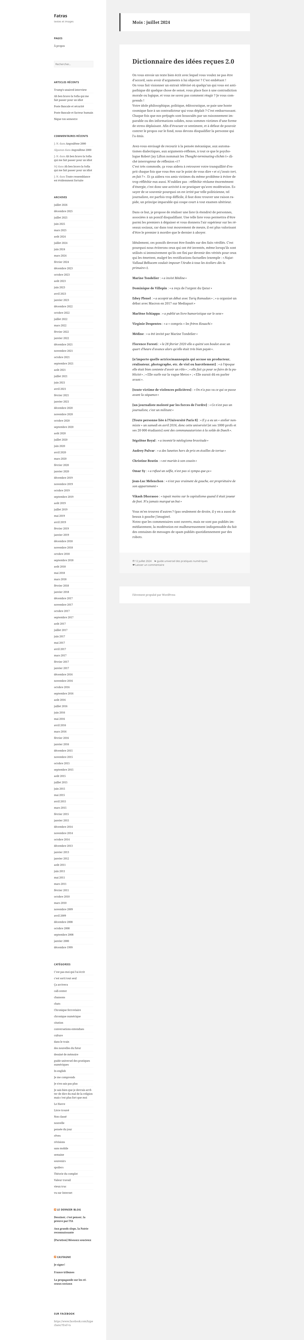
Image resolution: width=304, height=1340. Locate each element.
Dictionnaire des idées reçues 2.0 (183, 61)
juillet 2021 (60, 376)
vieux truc (60, 1186)
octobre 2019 (62, 490)
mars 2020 (60, 458)
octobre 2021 (62, 357)
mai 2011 (59, 877)
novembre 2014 (63, 833)
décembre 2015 (63, 750)
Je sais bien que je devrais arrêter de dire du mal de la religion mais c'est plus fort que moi (73, 1093)
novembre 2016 (63, 681)
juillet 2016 (60, 706)
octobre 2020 (62, 420)
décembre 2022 (63, 306)
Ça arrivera (61, 984)
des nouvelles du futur (67, 1048)
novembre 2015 (63, 757)
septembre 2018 (63, 560)
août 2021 (60, 370)
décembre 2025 (63, 211)
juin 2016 (59, 712)
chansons (59, 997)
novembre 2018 (63, 547)
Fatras (60, 16)
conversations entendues (69, 1029)
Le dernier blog (69, 1209)
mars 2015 (60, 807)
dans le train (61, 1041)
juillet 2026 (60, 205)
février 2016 (61, 738)
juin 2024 (59, 249)
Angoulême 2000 (76, 143)
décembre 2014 (63, 826)
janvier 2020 (61, 471)
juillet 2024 (60, 243)
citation (58, 1022)
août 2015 (60, 776)
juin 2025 (59, 224)
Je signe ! (59, 1264)
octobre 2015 (62, 763)
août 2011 (60, 865)
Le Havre (59, 1104)
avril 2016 (60, 725)
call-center (60, 991)
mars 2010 (60, 903)
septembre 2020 (63, 427)
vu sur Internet (63, 1193)
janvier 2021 (61, 401)
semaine (59, 1154)
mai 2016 (59, 719)
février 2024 (61, 262)
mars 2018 (60, 579)
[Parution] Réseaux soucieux (72, 1240)
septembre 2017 (63, 617)
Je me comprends (64, 1077)
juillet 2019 (60, 509)
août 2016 (60, 700)
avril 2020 (60, 452)
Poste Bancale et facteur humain (73, 112)
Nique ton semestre (66, 119)
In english (60, 1071)
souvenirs (60, 1161)
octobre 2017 (62, 611)
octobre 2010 (62, 896)
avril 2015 (60, 801)
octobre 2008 (62, 928)
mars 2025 (60, 230)
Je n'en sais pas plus (66, 1083)
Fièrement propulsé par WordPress (153, 595)
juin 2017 (59, 636)
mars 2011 (60, 884)
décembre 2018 (63, 541)
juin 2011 (59, 871)
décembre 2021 (63, 344)
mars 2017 (60, 655)
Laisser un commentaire (149, 565)
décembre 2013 (63, 846)
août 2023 (60, 281)
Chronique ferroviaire (67, 1010)
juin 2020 (59, 446)
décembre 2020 (63, 408)
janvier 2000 (61, 941)
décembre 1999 (63, 947)
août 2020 (60, 433)
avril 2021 (60, 389)
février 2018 (61, 585)
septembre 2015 (63, 769)
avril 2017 (60, 649)
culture (58, 1035)
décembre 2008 (63, 922)
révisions (59, 1142)
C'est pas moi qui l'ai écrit (69, 972)
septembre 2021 (63, 363)
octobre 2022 (62, 312)
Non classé (60, 1116)
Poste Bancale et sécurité (69, 106)
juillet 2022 (60, 319)
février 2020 (61, 465)
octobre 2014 (62, 839)
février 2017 (61, 661)
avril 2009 (60, 915)
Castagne (64, 1257)
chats (57, 1003)
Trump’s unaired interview (70, 90)
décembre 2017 (63, 598)
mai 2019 (59, 516)
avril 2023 (60, 293)
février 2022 (61, 331)
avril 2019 (60, 522)
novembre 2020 (63, 414)
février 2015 (61, 814)
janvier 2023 (61, 300)
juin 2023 (59, 287)
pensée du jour (63, 1129)
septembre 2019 (63, 496)
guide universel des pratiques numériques (182, 561)
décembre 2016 (63, 674)
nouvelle (59, 1123)
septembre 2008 (63, 934)
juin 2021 (59, 382)
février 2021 (61, 395)
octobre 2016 (62, 687)
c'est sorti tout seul (65, 978)
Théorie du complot (66, 1173)
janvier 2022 (61, 338)
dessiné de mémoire (66, 1054)
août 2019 (60, 503)
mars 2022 (60, 325)
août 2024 (60, 236)
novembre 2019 (63, 484)
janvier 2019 (61, 535)
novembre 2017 (63, 604)
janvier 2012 (61, 858)
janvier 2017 (61, 668)
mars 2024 (60, 255)
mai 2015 (59, 795)
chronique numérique (67, 1016)
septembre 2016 (63, 693)
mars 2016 (60, 731)
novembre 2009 (63, 909)
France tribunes (64, 1272)
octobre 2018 (62, 554)
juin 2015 (59, 788)
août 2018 (60, 566)
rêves (57, 1135)
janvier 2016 (61, 744)
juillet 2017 (60, 630)
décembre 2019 (63, 477)
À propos (59, 46)
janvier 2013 (61, 852)
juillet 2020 (60, 439)
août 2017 (60, 623)
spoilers (58, 1167)
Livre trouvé (61, 1110)
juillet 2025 (60, 217)
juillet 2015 (60, 782)
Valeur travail (62, 1180)
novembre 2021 (63, 351)
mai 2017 (59, 642)
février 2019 (61, 528)
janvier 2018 (61, 592)
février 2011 (61, 890)
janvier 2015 (61, 820)
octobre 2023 (62, 274)
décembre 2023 (63, 268)
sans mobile (61, 1148)
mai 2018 (59, 573)
